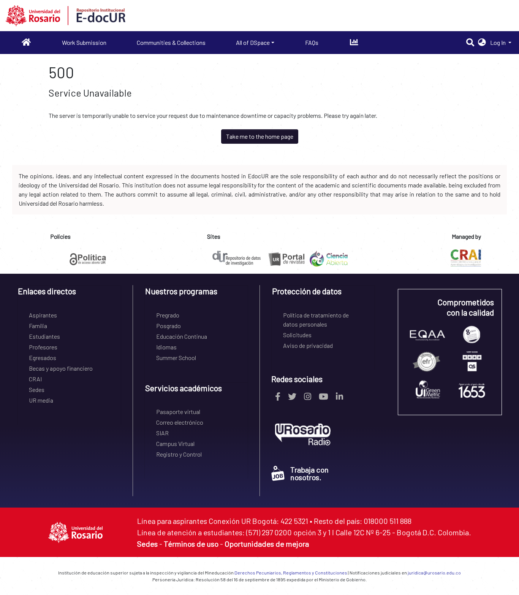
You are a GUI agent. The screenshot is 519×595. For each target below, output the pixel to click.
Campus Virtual (175, 443)
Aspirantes (43, 315)
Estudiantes (44, 336)
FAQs (311, 42)
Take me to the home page (259, 136)
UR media (41, 400)
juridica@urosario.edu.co (434, 572)
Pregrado (167, 315)
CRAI (35, 378)
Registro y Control (179, 454)
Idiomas (166, 347)
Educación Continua (181, 336)
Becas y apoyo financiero (61, 368)
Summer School (176, 357)
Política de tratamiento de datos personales (316, 319)
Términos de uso (191, 543)
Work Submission (84, 42)
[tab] (69, 294)
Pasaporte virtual (178, 411)
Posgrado (168, 325)
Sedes (36, 389)
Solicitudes (297, 334)
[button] (482, 42)
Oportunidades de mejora (267, 543)
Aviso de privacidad (308, 345)
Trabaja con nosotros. (309, 473)
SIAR (162, 432)
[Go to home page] (26, 42)
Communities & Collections (171, 42)
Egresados (42, 357)
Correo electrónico (179, 422)
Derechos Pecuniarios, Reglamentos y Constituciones (290, 572)
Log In (498, 42)
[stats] (354, 42)
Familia (38, 325)
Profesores (43, 347)
